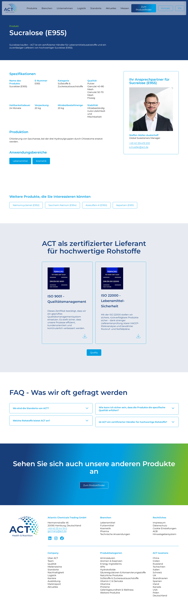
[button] (31, 8)
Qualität (52, 564)
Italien (156, 569)
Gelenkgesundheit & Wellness (116, 590)
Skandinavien (160, 578)
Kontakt (165, 8)
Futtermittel (107, 525)
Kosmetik (41, 161)
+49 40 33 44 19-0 (57, 528)
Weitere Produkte (110, 592)
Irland (156, 584)
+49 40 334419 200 (139, 143)
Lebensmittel (20, 161)
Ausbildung (54, 581)
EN (179, 8)
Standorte (95, 8)
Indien (156, 561)
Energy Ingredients (111, 564)
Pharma (104, 531)
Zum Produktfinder (144, 8)
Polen (156, 592)
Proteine (105, 587)
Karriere (52, 578)
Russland (158, 564)
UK (154, 575)
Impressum (159, 522)
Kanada (157, 587)
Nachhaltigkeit (56, 572)
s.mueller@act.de (138, 147)
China (156, 558)
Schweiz (157, 572)
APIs (102, 566)
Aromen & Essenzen (111, 561)
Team (51, 561)
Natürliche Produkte (111, 575)
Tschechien (159, 566)
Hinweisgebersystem (164, 534)
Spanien (157, 581)
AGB (155, 531)
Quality (94, 352)
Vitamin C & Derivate (111, 581)
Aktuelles (111, 8)
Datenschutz (160, 525)
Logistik (81, 8)
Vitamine (105, 584)
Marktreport (54, 584)
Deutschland (160, 595)
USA (155, 590)
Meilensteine (55, 566)
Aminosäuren (107, 558)
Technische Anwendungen (115, 534)
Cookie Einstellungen (164, 528)
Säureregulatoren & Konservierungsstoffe (123, 572)
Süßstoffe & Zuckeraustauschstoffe (119, 578)
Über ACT (53, 558)
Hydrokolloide (108, 569)
